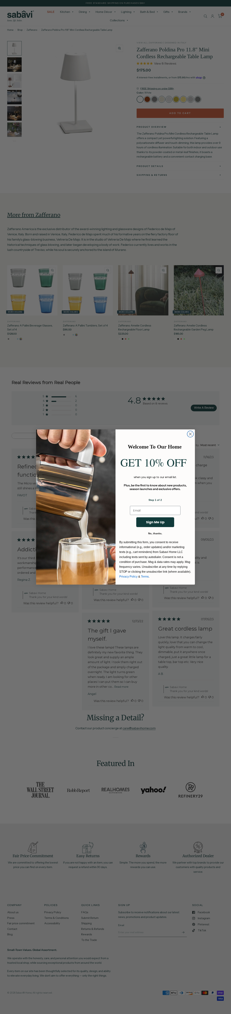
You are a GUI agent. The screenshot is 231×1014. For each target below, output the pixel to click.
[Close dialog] (190, 434)
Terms (145, 576)
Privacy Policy (128, 576)
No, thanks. (155, 533)
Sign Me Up (155, 522)
